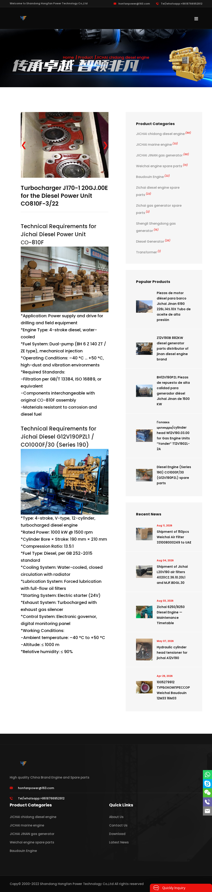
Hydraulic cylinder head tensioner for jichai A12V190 (172, 652)
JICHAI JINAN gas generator (162, 155)
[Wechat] (207, 792)
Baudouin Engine (153, 176)
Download (117, 834)
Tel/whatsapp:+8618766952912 (181, 3)
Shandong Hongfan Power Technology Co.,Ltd (77, 884)
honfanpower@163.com (134, 3)
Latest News (119, 842)
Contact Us (118, 825)
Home (68, 57)
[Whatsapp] (207, 774)
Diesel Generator (153, 241)
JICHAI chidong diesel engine (122, 57)
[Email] (207, 811)
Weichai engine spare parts (162, 166)
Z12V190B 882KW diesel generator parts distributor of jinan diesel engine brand (172, 348)
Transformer (148, 252)
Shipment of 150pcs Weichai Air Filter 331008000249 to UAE (174, 537)
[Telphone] (207, 801)
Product (85, 57)
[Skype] (207, 783)
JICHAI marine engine (157, 144)
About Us (116, 817)
